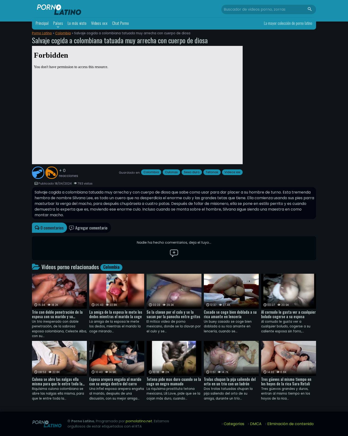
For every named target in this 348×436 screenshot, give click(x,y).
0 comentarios (51, 228)
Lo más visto (77, 23)
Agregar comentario (90, 228)
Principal (42, 23)
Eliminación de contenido (290, 424)
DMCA (256, 424)
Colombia (63, 33)
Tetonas (212, 172)
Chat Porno (120, 23)
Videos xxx (99, 23)
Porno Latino (42, 33)
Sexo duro (192, 172)
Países (58, 23)
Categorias (234, 424)
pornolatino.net (139, 421)
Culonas (171, 172)
